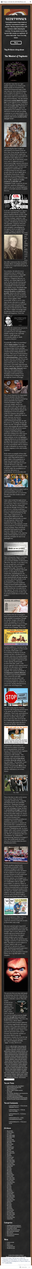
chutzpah (13, 1051)
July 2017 (9, 1154)
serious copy (17, 1072)
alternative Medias (21, 1047)
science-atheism (10, 1072)
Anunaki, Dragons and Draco (14, 1225)
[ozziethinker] (16, 12)
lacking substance (23, 1064)
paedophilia (18, 1067)
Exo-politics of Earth (12, 1228)
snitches (23, 1072)
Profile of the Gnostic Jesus (13, 1229)
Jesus (6, 1042)
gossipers (25, 1059)
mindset (8, 1066)
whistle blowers (10, 1077)
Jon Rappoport (14, 1064)
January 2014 (10, 1211)
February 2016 (10, 1174)
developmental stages (13, 1054)
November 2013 (11, 1214)
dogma (12, 1056)
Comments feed (11, 1246)
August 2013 (10, 1218)
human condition (18, 1062)
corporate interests (12, 1052)
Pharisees (7, 1069)
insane (6, 1064)
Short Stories (10, 1232)
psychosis (19, 1070)
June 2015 (9, 1186)
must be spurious (14, 1066)
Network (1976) (22, 1066)
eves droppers (13, 1057)
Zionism (16, 1077)
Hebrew (10, 1061)
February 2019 (10, 1147)
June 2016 (9, 1169)
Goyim (6, 1061)
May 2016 (9, 1170)
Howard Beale (23, 1061)
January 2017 (10, 1158)
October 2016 (10, 1163)
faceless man (24, 1057)
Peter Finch (24, 1067)
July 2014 (9, 1202)
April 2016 (9, 1171)
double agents (18, 1056)
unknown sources (23, 1075)
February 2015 (10, 1192)
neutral (6, 1067)
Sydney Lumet (20, 1074)
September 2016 (11, 1164)
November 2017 (11, 1152)
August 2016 (10, 1166)
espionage (7, 1057)
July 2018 (9, 1150)
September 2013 (11, 1217)
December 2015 (11, 1177)
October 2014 (10, 1198)
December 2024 (11, 1135)
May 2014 (9, 1205)
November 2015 (11, 1179)
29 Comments (22, 1077)
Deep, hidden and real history (14, 1226)
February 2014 (10, 1210)
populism (19, 1069)
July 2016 (9, 1167)
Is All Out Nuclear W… (14, 1105)
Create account (10, 1242)
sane (5, 1072)
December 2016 (11, 1160)
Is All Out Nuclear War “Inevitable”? (15, 1086)
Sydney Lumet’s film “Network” (13, 368)
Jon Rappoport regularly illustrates (15, 672)
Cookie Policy (8, 1262)
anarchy (19, 1049)
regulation (23, 1070)
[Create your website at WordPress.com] (16, 2)
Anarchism (13, 1049)
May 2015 (9, 1188)
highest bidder (16, 1061)
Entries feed (10, 1245)
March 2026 (10, 1131)
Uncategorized (10, 1235)
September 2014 (11, 1199)
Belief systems (7, 1051)
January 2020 (10, 1144)
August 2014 (10, 1201)
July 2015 (9, 1185)
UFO (17, 1075)
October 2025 (10, 1132)
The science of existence (13, 1234)
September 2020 (11, 1141)
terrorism (9, 1075)
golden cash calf (18, 1059)
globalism (11, 1059)
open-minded (12, 1067)
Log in (8, 1243)
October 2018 (10, 1148)
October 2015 (10, 1180)
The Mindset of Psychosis (16, 56)
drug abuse (24, 1056)
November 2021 (11, 1136)
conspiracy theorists (20, 1051)
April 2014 (9, 1207)
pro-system (24, 1069)
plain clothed (13, 1069)
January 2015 (10, 1193)
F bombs (19, 1057)
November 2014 (11, 1196)
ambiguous (8, 1049)
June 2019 (9, 1145)
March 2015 (9, 1191)
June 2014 (9, 1204)
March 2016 (10, 1173)
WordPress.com (11, 1248)
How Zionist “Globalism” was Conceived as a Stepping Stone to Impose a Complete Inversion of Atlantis (17, 1095)
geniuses (7, 1059)
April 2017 (9, 1155)
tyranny (14, 1075)
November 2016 (11, 1161)
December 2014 (11, 1195)
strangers (14, 1074)
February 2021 (10, 1139)
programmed (8, 1070)
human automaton (9, 1062)
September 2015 (11, 1182)
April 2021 (9, 1138)
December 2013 (11, 1212)
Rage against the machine (13, 1231)
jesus (9, 1064)
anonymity (23, 1049)
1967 (15, 1047)
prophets (14, 1070)
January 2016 (10, 1176)
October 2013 (10, 1215)
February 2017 (10, 1157)
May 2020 (9, 1142)
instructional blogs (12, 357)
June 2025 (9, 1133)
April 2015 (9, 1189)
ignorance (24, 1062)
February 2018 (10, 1151)
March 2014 (9, 1208)
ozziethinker (16, 19)
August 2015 (10, 1183)
